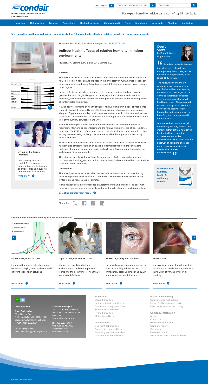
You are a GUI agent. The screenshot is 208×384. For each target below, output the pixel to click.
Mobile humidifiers (104, 316)
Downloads (157, 23)
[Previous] (17, 131)
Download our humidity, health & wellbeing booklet (165, 175)
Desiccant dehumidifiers (107, 326)
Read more (24, 175)
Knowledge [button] (141, 23)
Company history (159, 326)
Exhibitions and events (161, 322)
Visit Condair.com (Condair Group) (168, 335)
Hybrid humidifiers (104, 313)
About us (172, 23)
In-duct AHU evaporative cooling (166, 303)
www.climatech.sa (60, 332)
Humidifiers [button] (19, 23)
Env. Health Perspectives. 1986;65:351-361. (104, 43)
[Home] (12, 34)
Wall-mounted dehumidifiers (109, 335)
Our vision (155, 329)
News (127, 23)
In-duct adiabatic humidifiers (109, 303)
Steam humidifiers (104, 300)
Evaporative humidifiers (107, 309)
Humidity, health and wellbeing (34, 34)
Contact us (187, 23)
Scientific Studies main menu (75, 193)
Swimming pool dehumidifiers (110, 332)
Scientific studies (63, 34)
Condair (30, 7)
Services (53, 23)
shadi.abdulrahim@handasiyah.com (31, 332)
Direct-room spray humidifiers (110, 306)
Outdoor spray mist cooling (164, 300)
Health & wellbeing (89, 23)
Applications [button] (69, 23)
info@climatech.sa (60, 329)
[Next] (48, 131)
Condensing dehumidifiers (108, 329)
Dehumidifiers (37, 23)
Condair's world (112, 23)
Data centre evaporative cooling (166, 306)
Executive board (158, 332)
